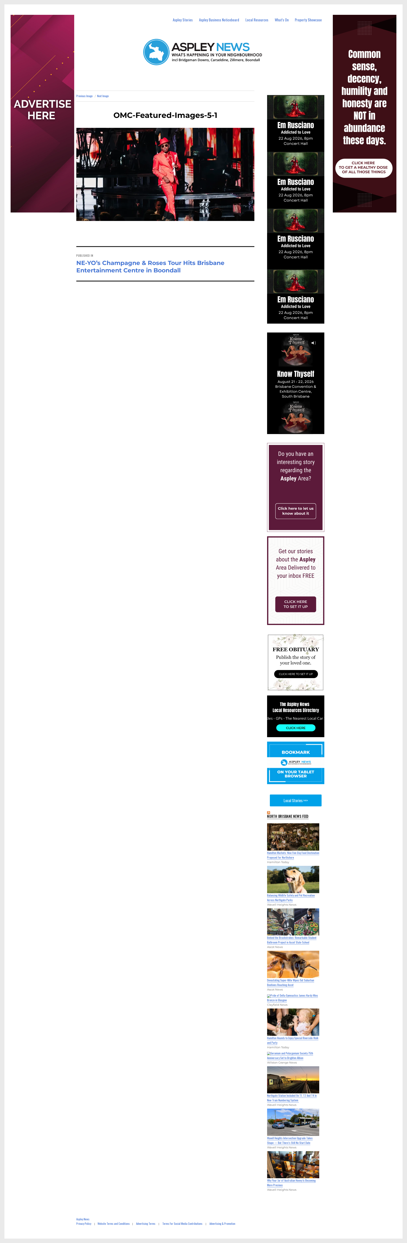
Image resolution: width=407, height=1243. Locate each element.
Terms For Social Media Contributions (182, 1223)
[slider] (300, 430)
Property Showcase (308, 19)
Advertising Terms (145, 1223)
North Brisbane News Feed (288, 816)
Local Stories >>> (296, 800)
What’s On (282, 19)
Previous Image (84, 96)
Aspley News (82, 1219)
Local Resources (256, 19)
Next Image (103, 96)
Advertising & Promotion (222, 1223)
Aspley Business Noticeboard (219, 19)
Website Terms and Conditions (114, 1223)
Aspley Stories (183, 19)
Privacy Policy (83, 1223)
